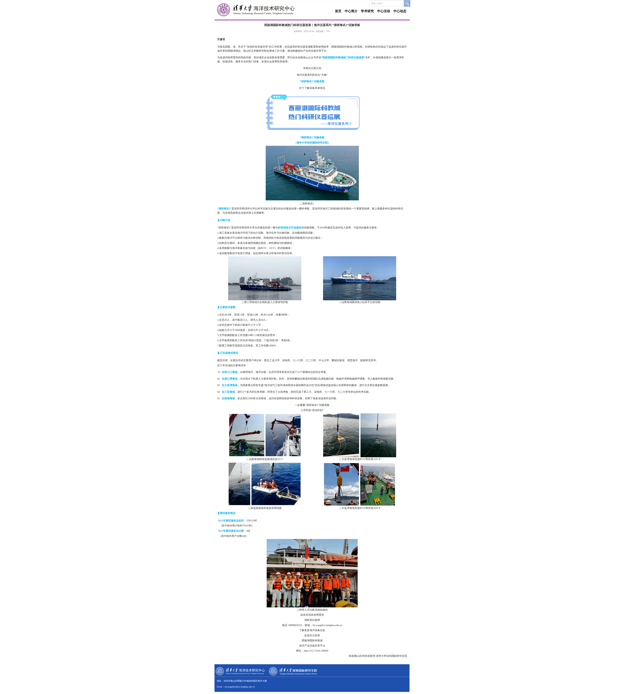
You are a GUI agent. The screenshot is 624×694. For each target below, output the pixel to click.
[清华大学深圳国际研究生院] (293, 675)
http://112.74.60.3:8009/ (316, 650)
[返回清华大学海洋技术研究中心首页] (256, 18)
